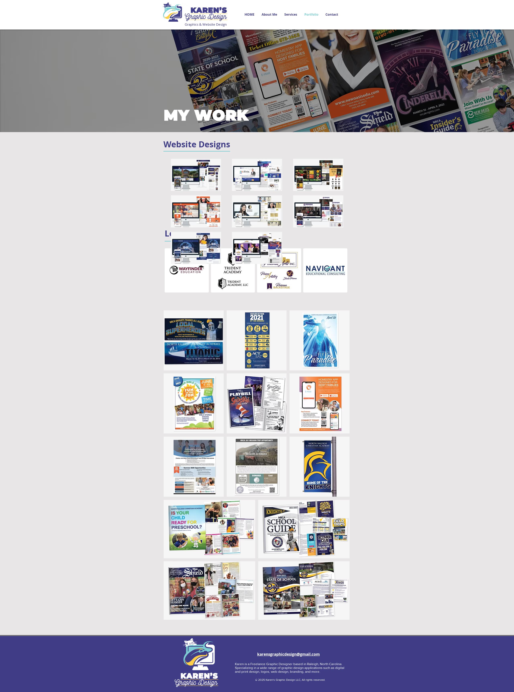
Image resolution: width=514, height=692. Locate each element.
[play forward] (343, 270)
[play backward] (170, 270)
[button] (187, 270)
